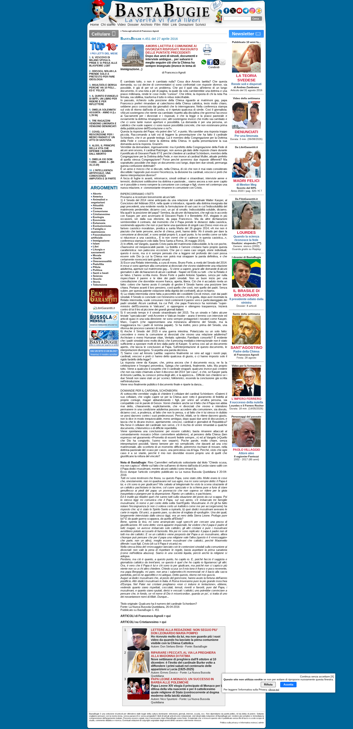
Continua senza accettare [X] (317, 676)
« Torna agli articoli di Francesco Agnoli (139, 31)
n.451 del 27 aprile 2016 (149, 39)
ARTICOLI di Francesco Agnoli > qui (145, 616)
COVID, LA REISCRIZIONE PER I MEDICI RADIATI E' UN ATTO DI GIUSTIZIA (102, 135)
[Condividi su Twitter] (216, 64)
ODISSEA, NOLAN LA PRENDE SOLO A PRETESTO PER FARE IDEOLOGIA (102, 75)
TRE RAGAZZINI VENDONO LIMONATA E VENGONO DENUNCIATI (102, 123)
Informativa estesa (248, 722)
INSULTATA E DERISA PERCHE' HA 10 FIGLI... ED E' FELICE (103, 88)
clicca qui (273, 689)
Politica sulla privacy (229, 722)
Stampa (207, 54)
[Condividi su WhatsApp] (204, 64)
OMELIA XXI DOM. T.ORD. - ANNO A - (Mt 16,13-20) (101, 162)
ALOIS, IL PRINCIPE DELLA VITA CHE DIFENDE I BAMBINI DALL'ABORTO (102, 149)
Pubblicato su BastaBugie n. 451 (139, 609)
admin (261, 722)
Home (94, 24)
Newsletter (243, 33)
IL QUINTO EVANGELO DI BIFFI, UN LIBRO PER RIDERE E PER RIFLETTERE (103, 100)
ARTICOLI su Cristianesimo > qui (143, 622)
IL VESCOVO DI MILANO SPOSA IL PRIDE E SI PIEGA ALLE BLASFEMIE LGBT (103, 61)
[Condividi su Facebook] (210, 64)
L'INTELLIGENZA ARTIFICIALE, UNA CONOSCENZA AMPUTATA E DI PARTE (102, 174)
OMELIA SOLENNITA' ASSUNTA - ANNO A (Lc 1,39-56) (102, 112)
